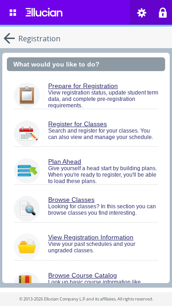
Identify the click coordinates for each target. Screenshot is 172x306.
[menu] (12, 12)
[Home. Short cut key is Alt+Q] (44, 12)
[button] (142, 13)
